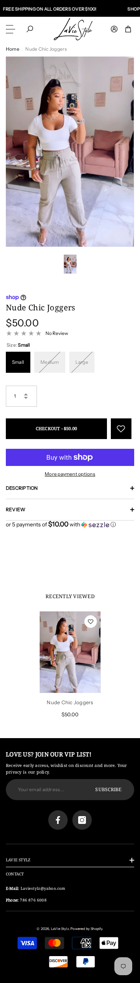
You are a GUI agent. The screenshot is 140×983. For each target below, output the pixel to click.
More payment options (70, 474)
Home (12, 49)
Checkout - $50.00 (56, 428)
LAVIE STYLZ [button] (18, 860)
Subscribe (108, 789)
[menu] (12, 29)
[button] (30, 29)
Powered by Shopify (86, 928)
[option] (70, 152)
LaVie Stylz (60, 928)
